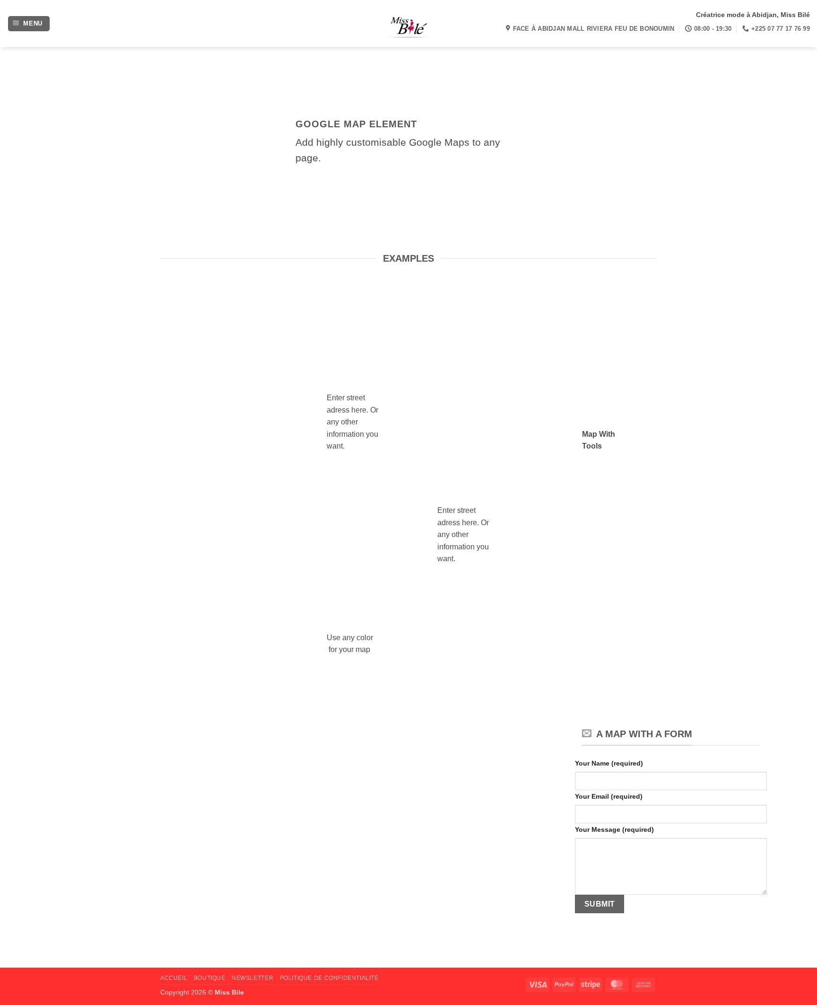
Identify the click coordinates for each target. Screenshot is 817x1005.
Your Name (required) (609, 763)
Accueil (173, 978)
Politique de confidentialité (329, 978)
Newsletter (252, 978)
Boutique (210, 978)
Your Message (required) (614, 829)
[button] (29, 24)
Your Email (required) (609, 796)
